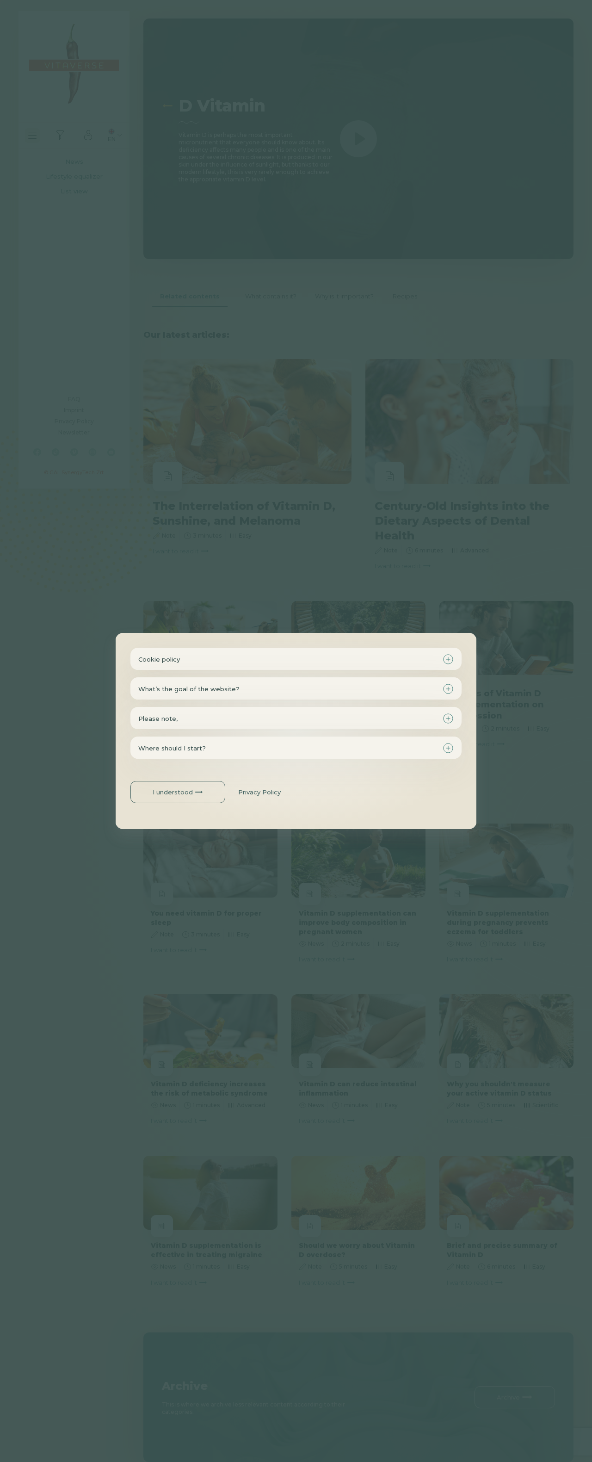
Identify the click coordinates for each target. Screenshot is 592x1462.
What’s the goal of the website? (189, 689)
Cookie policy (159, 659)
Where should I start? (172, 748)
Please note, (158, 718)
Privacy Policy (259, 792)
